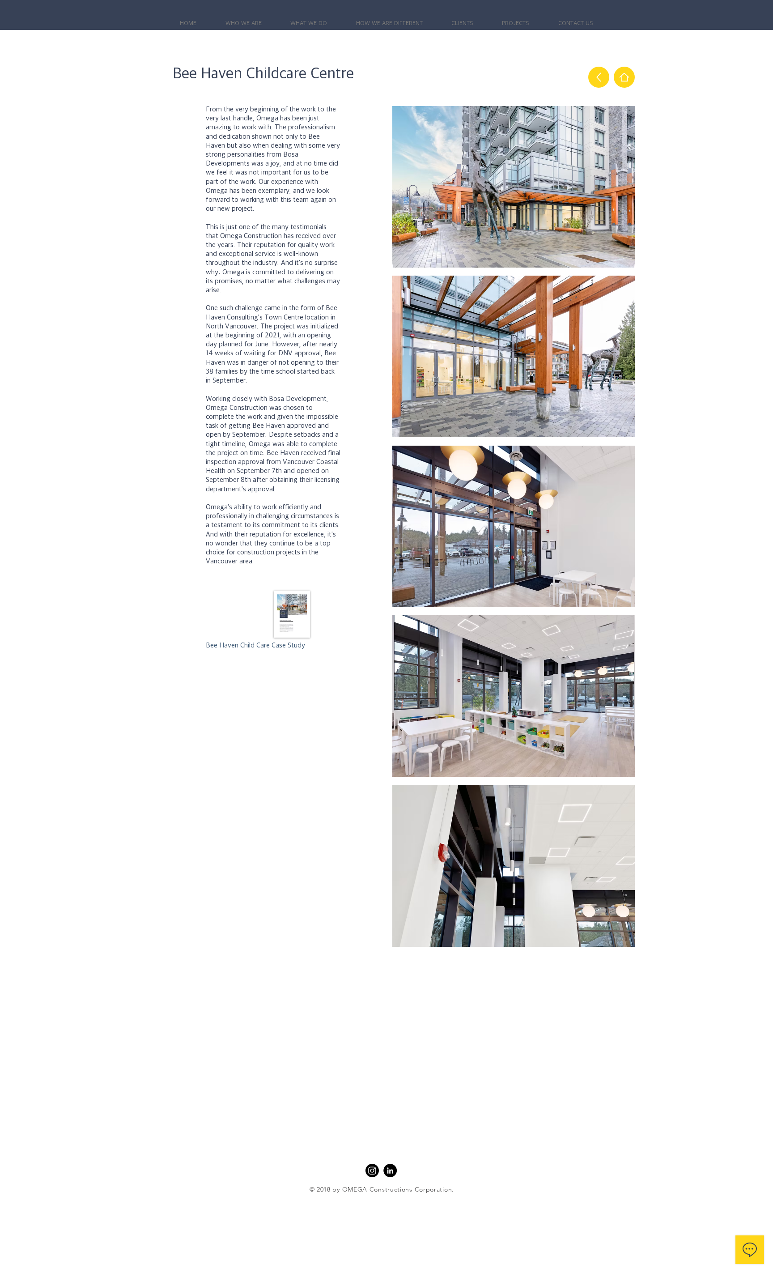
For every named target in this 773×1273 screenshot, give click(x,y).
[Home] (624, 77)
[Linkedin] (390, 1170)
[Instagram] (372, 1170)
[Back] (598, 77)
